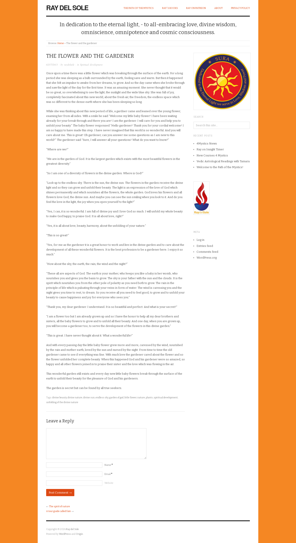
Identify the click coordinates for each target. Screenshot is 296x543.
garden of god (116, 397)
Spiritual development (91, 64)
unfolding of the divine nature (62, 402)
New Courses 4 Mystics (212, 155)
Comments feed (207, 251)
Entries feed (205, 246)
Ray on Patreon (196, 8)
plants (149, 397)
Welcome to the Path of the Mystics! (220, 167)
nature (141, 397)
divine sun (89, 397)
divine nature (75, 397)
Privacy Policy (240, 8)
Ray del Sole (67, 7)
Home (60, 43)
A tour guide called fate (58, 511)
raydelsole (69, 64)
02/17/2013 (52, 64)
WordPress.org (207, 257)
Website (108, 483)
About (218, 8)
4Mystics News (207, 143)
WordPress (65, 534)
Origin (79, 534)
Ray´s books (170, 8)
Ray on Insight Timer (210, 149)
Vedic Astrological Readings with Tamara (223, 161)
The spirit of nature (59, 506)
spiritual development (166, 397)
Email (108, 474)
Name (108, 465)
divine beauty (59, 397)
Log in (200, 239)
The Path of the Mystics (139, 8)
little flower (130, 397)
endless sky (102, 397)
